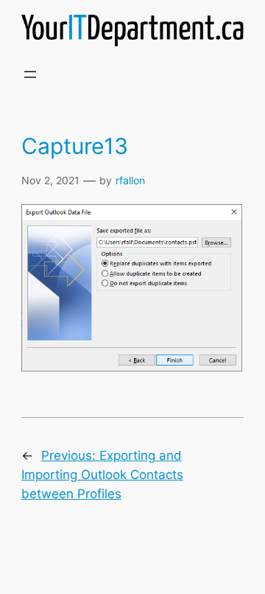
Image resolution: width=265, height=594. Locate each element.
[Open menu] (30, 74)
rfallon (130, 180)
